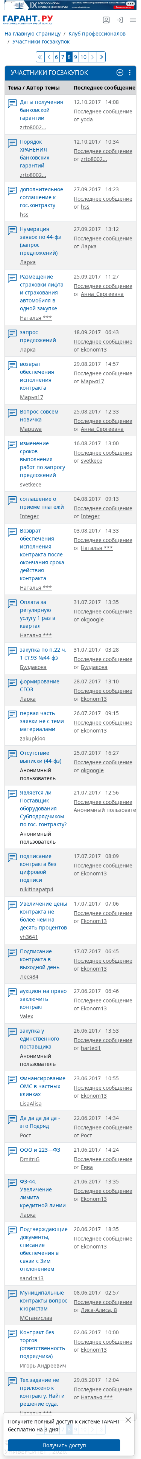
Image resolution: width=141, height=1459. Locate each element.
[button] (131, 19)
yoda (87, 119)
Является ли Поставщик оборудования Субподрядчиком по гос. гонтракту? (43, 808)
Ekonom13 (94, 349)
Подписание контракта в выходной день (39, 959)
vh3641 (29, 936)
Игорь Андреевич (43, 1365)
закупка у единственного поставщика (39, 1038)
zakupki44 (32, 738)
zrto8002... (33, 127)
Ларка (28, 262)
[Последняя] (101, 56)
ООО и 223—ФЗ (40, 1149)
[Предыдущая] (48, 56)
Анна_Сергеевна (102, 293)
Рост (25, 1135)
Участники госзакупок (41, 41)
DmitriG (29, 1159)
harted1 (91, 1048)
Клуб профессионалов (97, 33)
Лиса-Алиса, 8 (99, 1309)
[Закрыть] (128, 1420)
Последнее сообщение (103, 111)
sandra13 (32, 1278)
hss (24, 214)
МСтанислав (36, 1317)
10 (83, 56)
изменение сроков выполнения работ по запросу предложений (42, 459)
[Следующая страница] (92, 56)
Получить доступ (64, 1445)
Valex (26, 1016)
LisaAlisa (31, 1103)
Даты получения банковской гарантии (41, 109)
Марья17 (31, 397)
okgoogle (92, 619)
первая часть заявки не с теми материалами (42, 721)
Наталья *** (36, 317)
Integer (29, 516)
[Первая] (40, 56)
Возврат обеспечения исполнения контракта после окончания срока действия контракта (42, 554)
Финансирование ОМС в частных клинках (42, 1086)
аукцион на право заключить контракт (43, 998)
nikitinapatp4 (36, 889)
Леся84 (29, 976)
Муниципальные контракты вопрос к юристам (43, 1300)
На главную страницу (33, 33)
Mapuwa (31, 428)
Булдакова (33, 667)
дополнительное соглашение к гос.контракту (41, 197)
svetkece (30, 484)
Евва (87, 1167)
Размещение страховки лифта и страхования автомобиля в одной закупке (42, 292)
